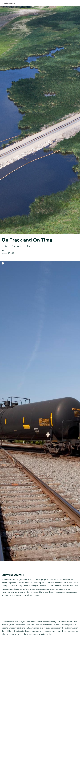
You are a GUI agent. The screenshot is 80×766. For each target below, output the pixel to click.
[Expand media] (40, 411)
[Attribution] (3, 263)
